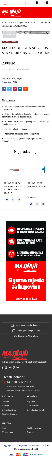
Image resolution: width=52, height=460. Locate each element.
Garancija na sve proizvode (28, 330)
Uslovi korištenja (9, 410)
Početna (5, 23)
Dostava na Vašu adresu (28, 336)
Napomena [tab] (8, 100)
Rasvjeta (31, 432)
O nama (5, 401)
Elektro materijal (34, 428)
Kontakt (5, 406)
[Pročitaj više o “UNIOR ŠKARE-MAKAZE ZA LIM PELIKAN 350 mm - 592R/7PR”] (7, 199)
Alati (12, 23)
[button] (47, 33)
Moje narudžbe (33, 406)
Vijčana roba (7, 432)
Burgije (20, 23)
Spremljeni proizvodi (35, 410)
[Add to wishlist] (8, 69)
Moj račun (31, 401)
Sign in (25, 4)
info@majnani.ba (9, 124)
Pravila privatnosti (9, 414)
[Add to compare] (22, 69)
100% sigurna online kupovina (28, 325)
